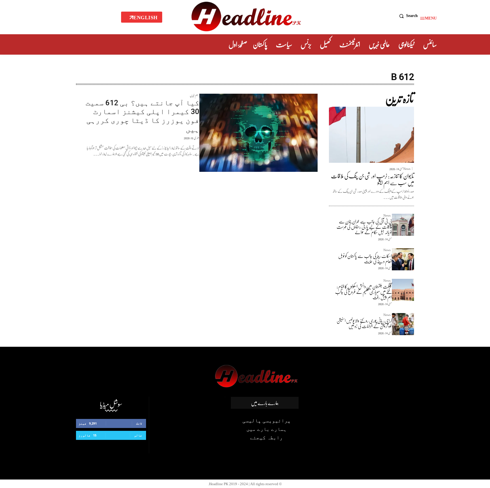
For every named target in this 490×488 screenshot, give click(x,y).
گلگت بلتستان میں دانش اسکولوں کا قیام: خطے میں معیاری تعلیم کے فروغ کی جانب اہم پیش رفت (363, 292)
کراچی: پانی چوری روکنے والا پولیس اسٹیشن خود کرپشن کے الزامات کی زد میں (364, 323)
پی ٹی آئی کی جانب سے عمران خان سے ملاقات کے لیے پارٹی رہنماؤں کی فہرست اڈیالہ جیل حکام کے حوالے (364, 226)
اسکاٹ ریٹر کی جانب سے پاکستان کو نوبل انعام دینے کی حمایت (365, 258)
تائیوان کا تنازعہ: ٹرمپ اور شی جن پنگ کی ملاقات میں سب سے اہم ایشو (372, 179)
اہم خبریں (194, 96)
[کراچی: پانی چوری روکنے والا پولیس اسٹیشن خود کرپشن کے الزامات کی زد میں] (403, 324)
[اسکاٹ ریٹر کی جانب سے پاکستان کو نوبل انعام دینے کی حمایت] (403, 259)
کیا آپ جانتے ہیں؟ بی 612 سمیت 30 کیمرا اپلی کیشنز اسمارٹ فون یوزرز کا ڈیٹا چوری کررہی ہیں (142, 116)
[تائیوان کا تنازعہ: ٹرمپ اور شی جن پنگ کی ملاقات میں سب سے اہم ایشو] (371, 135)
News (406, 168)
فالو (138, 435)
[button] (407, 16)
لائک (139, 423)
